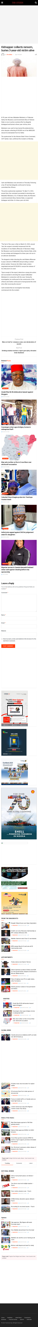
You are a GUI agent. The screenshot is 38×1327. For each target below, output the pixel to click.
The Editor (9, 54)
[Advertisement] (19, 24)
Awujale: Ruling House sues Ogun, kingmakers (23, 923)
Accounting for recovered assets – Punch (22, 1206)
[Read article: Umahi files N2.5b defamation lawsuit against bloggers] (19, 377)
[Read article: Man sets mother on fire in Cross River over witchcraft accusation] (19, 447)
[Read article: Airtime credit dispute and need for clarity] (5, 1248)
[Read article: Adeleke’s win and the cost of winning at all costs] (5, 1240)
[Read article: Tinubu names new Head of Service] (5, 964)
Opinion (22, 1319)
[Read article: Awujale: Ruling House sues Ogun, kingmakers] (5, 925)
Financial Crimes (13, 1319)
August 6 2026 (5, 537)
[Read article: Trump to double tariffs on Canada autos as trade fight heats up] (5, 1101)
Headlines (9, 1317)
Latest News (18, 1317)
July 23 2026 (5, 574)
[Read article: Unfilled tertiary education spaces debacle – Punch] (5, 1201)
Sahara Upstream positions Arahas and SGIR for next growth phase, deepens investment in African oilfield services (23, 971)
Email (3, 623)
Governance (27, 1317)
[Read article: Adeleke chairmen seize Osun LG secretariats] (5, 941)
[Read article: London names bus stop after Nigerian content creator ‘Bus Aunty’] (5, 1109)
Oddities (5, 388)
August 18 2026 (22, 940)
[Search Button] (36, 2)
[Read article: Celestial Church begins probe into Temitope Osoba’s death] (19, 482)
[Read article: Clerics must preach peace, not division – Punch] (5, 1178)
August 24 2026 (22, 935)
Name (3, 615)
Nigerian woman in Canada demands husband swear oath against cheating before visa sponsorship (17, 569)
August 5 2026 (22, 1247)
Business (3, 1319)
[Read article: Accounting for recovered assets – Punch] (5, 1209)
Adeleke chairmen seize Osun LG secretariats (23, 938)
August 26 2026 (5, 396)
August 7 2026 (22, 983)
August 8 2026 (22, 975)
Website (3, 631)
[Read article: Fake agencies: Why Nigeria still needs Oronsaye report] (5, 1224)
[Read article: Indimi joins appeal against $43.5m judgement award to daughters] (19, 517)
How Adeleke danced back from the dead (22, 1230)
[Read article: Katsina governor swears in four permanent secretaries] (5, 989)
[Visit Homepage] (19, 3)
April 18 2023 (18, 54)
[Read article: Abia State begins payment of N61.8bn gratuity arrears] (5, 1125)
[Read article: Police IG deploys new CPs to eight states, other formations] (5, 981)
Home (2, 1317)
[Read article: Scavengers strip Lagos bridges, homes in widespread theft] (19, 412)
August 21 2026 (22, 1193)
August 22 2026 (22, 1110)
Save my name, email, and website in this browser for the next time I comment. (19, 640)
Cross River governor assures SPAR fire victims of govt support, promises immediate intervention (23, 1139)
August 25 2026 (5, 431)
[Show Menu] (2, 2)
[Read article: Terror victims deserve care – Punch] (5, 1193)
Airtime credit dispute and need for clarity (22, 1245)
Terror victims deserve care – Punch (21, 1191)
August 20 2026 (5, 466)
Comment (4, 592)
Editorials (29, 1319)
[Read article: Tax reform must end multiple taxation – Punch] (5, 1186)
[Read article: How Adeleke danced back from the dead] (5, 1232)
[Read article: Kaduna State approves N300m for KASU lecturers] (5, 1132)
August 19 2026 (22, 964)
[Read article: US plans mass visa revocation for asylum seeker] (5, 1086)
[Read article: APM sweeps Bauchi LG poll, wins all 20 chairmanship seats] (5, 948)
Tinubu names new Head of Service (21, 962)
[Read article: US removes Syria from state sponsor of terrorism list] (5, 1093)
